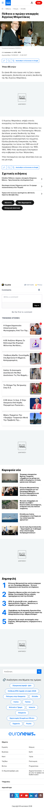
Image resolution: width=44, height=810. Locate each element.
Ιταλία (16, 702)
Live (38, 3)
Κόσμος (15, 9)
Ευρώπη (5, 747)
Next (3, 757)
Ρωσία (28, 724)
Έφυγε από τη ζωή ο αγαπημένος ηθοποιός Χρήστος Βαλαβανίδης (18, 194)
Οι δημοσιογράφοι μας (10, 771)
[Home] (2, 9)
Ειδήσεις (8, 9)
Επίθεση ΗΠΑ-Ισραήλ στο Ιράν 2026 (22, 691)
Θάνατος (8, 202)
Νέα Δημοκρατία (24, 202)
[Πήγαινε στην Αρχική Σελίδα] (8, 2)
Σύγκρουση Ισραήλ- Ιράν (22, 686)
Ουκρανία (22, 713)
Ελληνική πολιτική (12, 208)
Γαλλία (27, 702)
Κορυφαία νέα (11, 470)
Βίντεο (4, 766)
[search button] (39, 671)
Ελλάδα (23, 9)
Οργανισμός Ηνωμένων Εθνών (22, 718)
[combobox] (22, 671)
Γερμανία (16, 724)
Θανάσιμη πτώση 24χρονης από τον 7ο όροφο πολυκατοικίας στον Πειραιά (19, 186)
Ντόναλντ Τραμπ (15, 707)
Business (5, 752)
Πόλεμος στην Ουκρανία (15, 696)
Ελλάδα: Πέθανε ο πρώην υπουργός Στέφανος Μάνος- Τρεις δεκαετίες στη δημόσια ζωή (19, 179)
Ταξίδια (4, 761)
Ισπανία (32, 707)
